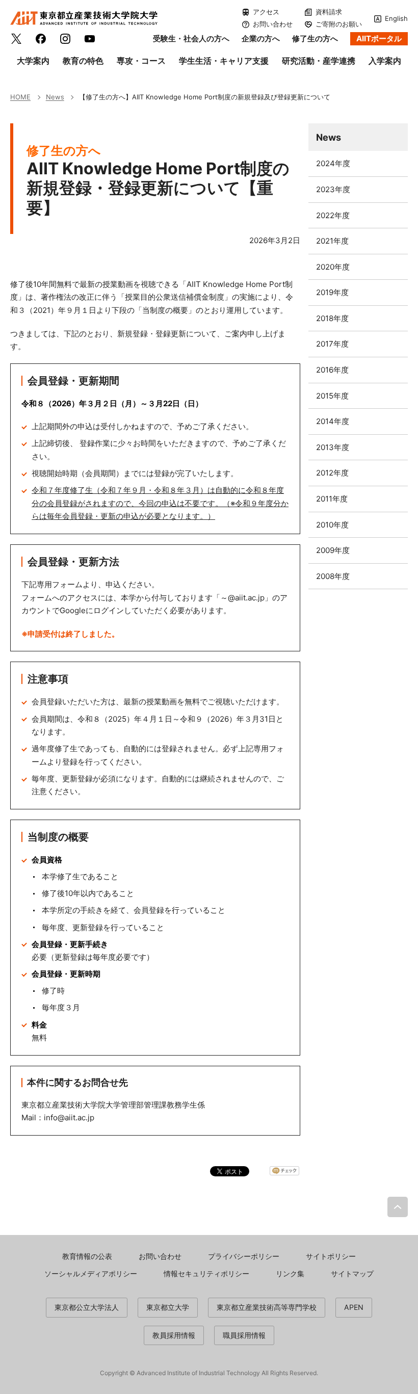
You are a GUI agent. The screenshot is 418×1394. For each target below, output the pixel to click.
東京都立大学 (167, 1307)
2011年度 (332, 499)
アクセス (266, 12)
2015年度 (332, 396)
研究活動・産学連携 (318, 61)
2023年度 (333, 189)
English (396, 18)
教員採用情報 (173, 1335)
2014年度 (332, 421)
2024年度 (333, 163)
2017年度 (332, 344)
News (328, 137)
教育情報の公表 (87, 1256)
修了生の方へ (315, 38)
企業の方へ (261, 38)
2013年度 (332, 447)
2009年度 (333, 550)
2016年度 (332, 370)
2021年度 (332, 241)
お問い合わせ (273, 24)
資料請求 (329, 12)
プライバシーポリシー (243, 1256)
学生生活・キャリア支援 (224, 61)
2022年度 (333, 215)
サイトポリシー (331, 1256)
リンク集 (290, 1273)
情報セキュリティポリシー (206, 1273)
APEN (353, 1307)
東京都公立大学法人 (87, 1307)
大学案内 (33, 61)
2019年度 (332, 292)
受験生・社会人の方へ (191, 38)
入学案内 (385, 61)
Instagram (65, 39)
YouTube (90, 39)
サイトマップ (352, 1273)
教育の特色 (83, 61)
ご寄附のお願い (339, 24)
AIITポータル (379, 38)
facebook (41, 39)
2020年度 (333, 267)
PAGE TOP (397, 1207)
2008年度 (333, 576)
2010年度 (332, 525)
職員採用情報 (244, 1335)
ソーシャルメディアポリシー (90, 1273)
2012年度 (332, 473)
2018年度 (332, 318)
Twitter (16, 39)
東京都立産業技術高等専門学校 (267, 1307)
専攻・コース (141, 61)
